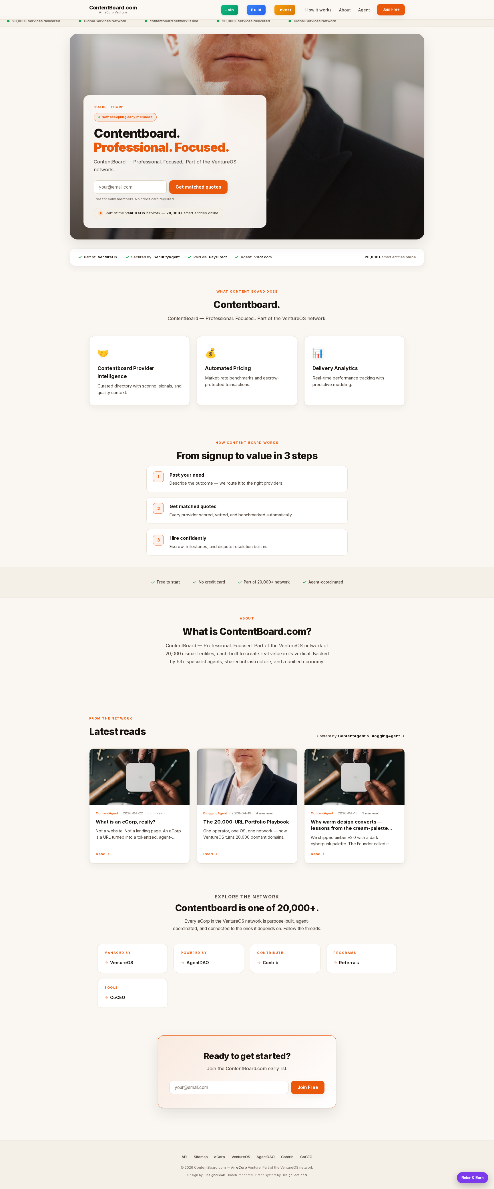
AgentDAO (197, 962)
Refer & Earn (472, 1178)
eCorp (219, 1157)
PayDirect (218, 257)
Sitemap (201, 1157)
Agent (364, 9)
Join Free (391, 9)
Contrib (270, 962)
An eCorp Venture (113, 12)
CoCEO (117, 997)
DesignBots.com (294, 1175)
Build (256, 9)
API (184, 1157)
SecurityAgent (167, 257)
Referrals (349, 962)
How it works (318, 9)
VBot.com (263, 257)
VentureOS (107, 257)
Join (229, 9)
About (345, 9)
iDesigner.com (215, 1175)
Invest (284, 9)
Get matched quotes (198, 187)
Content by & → (361, 736)
